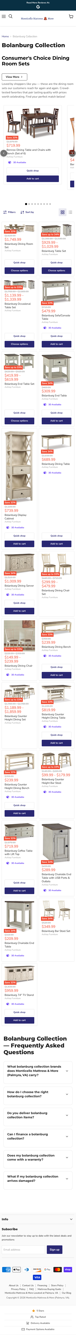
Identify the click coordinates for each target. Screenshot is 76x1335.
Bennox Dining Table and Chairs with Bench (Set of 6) (29, 151)
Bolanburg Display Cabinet (16, 516)
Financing (42, 1285)
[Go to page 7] (44, 204)
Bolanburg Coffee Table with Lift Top (19, 852)
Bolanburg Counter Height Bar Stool (53, 781)
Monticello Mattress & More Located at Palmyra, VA (31, 1293)
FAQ (31, 1289)
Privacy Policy (18, 1289)
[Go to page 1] (26, 204)
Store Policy (57, 1285)
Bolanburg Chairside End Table (19, 944)
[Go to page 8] (47, 204)
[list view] (70, 212)
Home (5, 36)
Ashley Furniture (14, 156)
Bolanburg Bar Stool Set (56, 931)
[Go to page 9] (50, 204)
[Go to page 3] (32, 204)
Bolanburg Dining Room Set (19, 245)
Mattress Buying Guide (49, 1289)
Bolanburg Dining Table (56, 464)
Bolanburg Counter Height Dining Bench (17, 786)
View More (12, 77)
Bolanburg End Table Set (19, 384)
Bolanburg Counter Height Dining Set (16, 717)
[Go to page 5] (38, 204)
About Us (13, 1285)
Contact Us (28, 1285)
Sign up (55, 1250)
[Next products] (72, 153)
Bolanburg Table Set (54, 251)
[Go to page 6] (41, 204)
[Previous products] (3, 153)
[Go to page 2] (29, 204)
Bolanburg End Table (54, 395)
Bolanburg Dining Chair (18, 666)
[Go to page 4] (35, 204)
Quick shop (33, 170)
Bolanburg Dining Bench (56, 647)
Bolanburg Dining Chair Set (55, 592)
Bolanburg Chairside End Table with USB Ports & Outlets (56, 878)
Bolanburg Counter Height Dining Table (53, 716)
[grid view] (62, 212)
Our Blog (66, 1293)
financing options (32, 1146)
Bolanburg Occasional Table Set (18, 305)
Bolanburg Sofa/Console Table (56, 317)
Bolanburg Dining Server (19, 585)
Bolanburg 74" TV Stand (19, 995)
